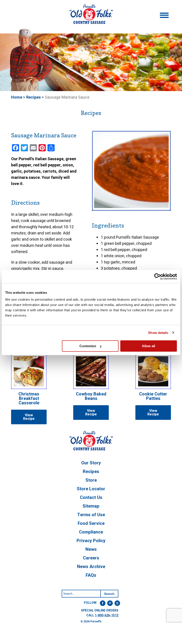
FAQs (91, 575)
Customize (87, 346)
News (91, 549)
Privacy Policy (91, 540)
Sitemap (91, 506)
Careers (91, 558)
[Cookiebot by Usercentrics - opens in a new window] (157, 276)
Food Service (91, 523)
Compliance (91, 532)
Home (16, 97)
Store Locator (91, 489)
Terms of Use (91, 515)
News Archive (91, 566)
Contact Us (91, 497)
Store (91, 480)
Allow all (148, 346)
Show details (158, 333)
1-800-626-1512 (106, 615)
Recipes (33, 97)
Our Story (91, 463)
